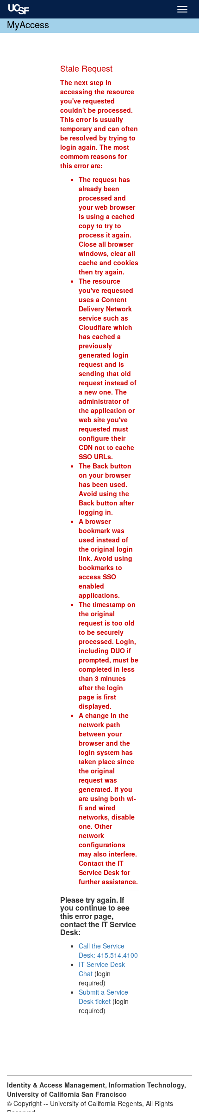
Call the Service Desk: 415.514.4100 (108, 950)
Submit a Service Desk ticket (103, 996)
